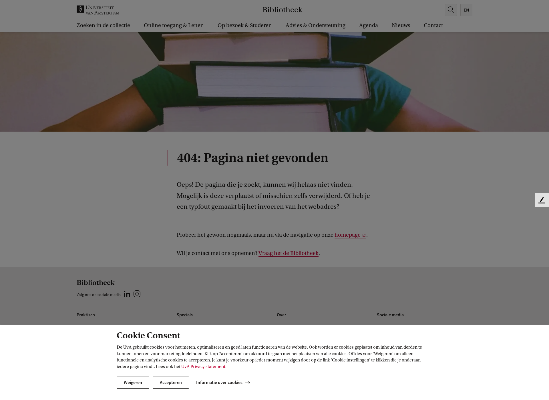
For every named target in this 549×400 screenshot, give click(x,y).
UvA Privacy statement (203, 366)
